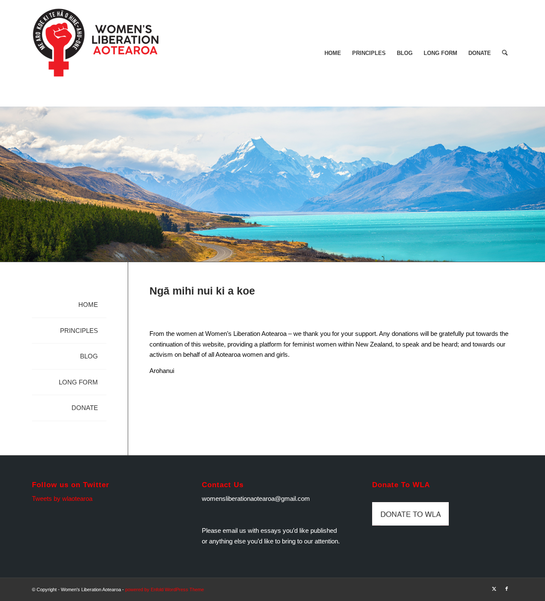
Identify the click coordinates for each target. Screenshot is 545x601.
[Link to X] (494, 588)
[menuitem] (333, 53)
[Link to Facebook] (506, 588)
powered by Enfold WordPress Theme (164, 589)
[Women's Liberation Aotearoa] (96, 53)
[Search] (504, 53)
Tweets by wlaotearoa (62, 498)
